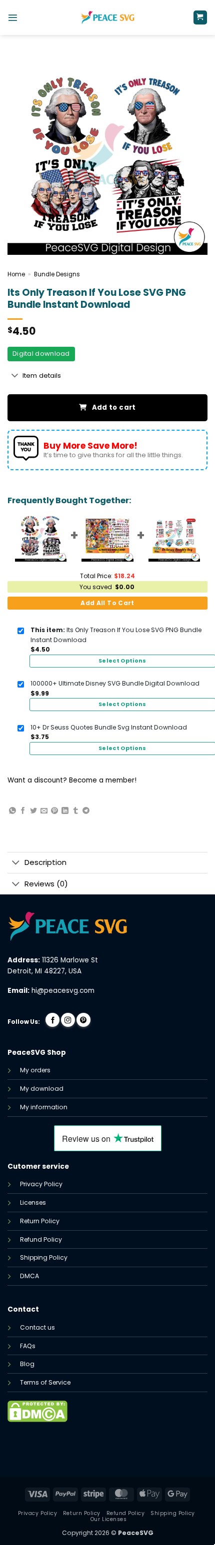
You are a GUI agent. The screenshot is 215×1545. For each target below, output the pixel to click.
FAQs (28, 1346)
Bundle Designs (57, 274)
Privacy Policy (41, 1184)
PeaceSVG (136, 1533)
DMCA (29, 1276)
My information (44, 1107)
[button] (13, 17)
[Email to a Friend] (44, 811)
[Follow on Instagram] (68, 1020)
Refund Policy (41, 1239)
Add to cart (114, 407)
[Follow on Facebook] (53, 1020)
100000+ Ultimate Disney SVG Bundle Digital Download (115, 683)
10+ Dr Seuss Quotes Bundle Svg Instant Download (108, 727)
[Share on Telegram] (86, 811)
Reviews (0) (46, 883)
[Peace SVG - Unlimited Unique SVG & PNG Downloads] (107, 17)
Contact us (37, 1327)
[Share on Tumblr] (75, 811)
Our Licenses (108, 1519)
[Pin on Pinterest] (54, 811)
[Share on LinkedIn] (65, 811)
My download (42, 1088)
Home (16, 274)
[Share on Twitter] (33, 811)
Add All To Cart (107, 603)
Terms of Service (45, 1382)
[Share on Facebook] (23, 811)
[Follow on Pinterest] (83, 1020)
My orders (35, 1070)
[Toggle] (15, 376)
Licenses (33, 1202)
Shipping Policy (44, 1257)
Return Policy (40, 1221)
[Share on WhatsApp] (12, 811)
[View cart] (200, 17)
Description (45, 862)
